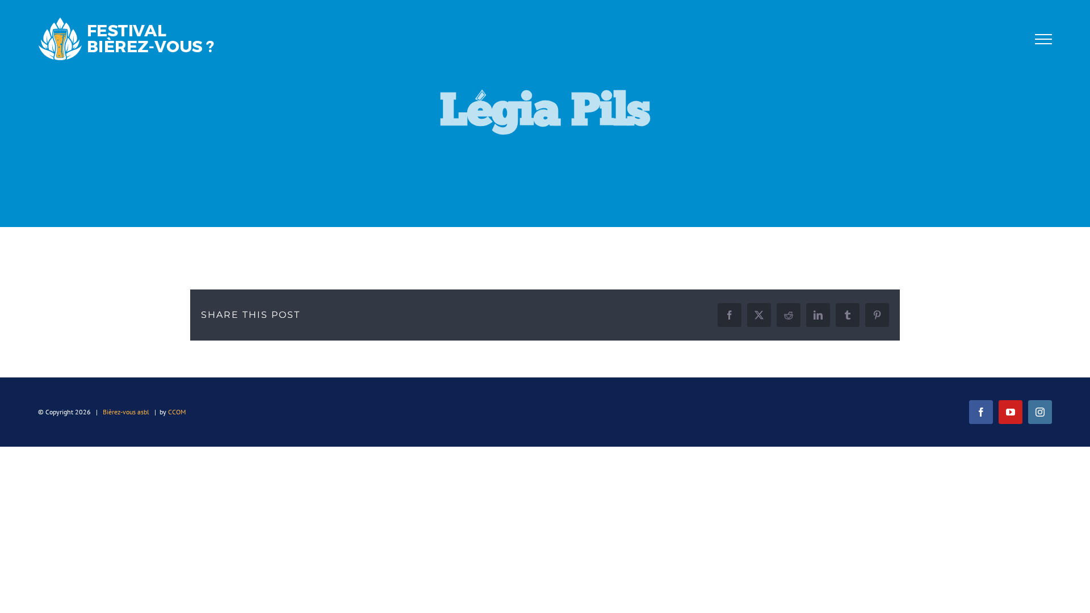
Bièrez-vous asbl (126, 412)
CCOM (177, 412)
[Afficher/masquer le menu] (1043, 39)
